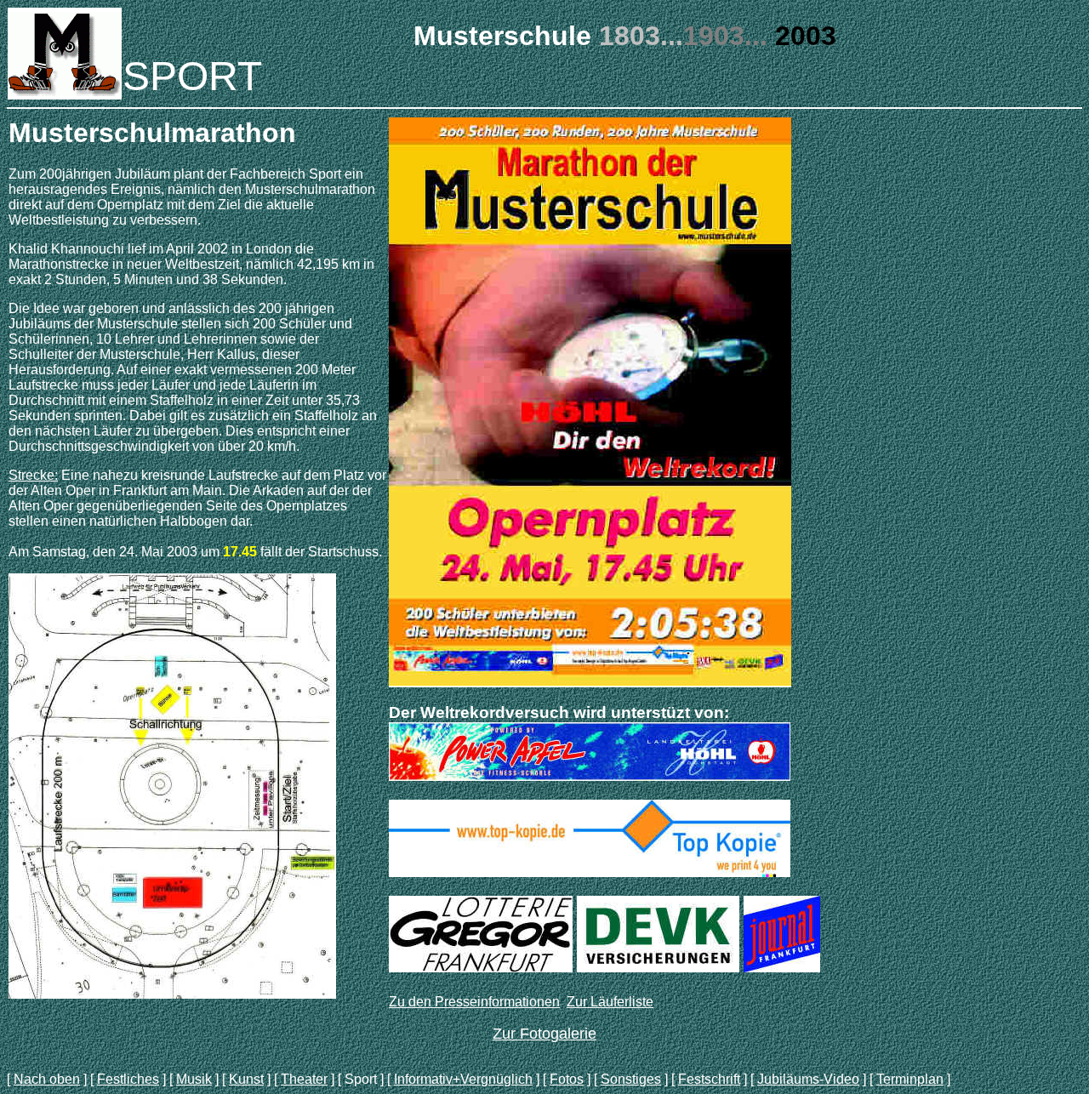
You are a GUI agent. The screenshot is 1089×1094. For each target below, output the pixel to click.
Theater (304, 1079)
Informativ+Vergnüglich (463, 1079)
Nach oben (47, 1079)
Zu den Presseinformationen (474, 1001)
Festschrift (709, 1079)
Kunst (246, 1079)
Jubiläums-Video (808, 1079)
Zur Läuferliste (610, 1001)
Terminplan (910, 1079)
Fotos (567, 1079)
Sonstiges (631, 1079)
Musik (194, 1079)
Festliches (128, 1079)
